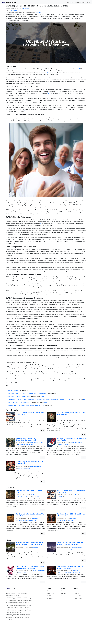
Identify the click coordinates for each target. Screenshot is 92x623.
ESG (22, 549)
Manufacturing (39, 442)
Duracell (25, 572)
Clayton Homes (22, 444)
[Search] (90, 2)
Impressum (63, 593)
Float (74, 549)
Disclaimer (38, 12)
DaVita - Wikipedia (13, 390)
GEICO (20, 419)
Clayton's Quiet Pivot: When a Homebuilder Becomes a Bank (26, 439)
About (62, 590)
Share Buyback (21, 496)
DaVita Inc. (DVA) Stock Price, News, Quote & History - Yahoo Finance (27, 393)
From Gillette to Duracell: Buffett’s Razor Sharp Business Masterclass (30, 567)
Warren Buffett (35, 496)
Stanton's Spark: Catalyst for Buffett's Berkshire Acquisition (70, 567)
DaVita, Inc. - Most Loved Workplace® (18, 402)
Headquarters (69, 2)
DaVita (10, 10)
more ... (42, 430)
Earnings (15, 10)
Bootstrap (76, 593)
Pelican (76, 590)
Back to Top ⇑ (78, 598)
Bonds (72, 520)
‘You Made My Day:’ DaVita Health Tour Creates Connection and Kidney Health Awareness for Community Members (39, 399)
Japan (24, 468)
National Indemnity (68, 572)
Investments (85, 2)
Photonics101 (77, 596)
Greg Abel (28, 496)
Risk (29, 419)
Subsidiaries (78, 2)
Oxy (19, 549)
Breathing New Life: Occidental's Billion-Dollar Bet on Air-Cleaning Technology (30, 543)
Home (48, 590)
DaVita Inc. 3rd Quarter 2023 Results (18, 396)
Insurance (40, 417)
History (68, 520)
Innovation (26, 549)
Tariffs (70, 444)
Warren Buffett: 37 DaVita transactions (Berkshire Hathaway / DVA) (26, 405)
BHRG (20, 468)
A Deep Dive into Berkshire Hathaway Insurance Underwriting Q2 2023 (70, 543)
